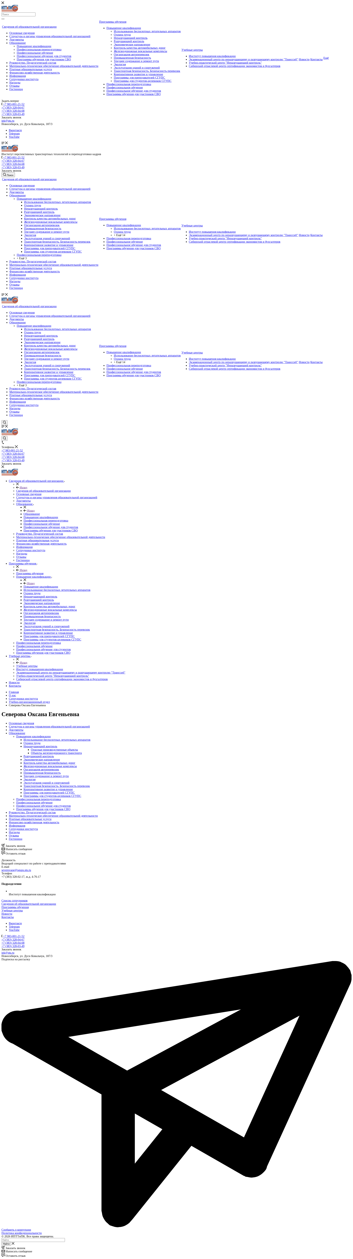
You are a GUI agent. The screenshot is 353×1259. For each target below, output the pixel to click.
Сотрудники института (23, 79)
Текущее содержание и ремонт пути (136, 61)
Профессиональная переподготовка (39, 49)
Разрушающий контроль (129, 41)
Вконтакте (15, 130)
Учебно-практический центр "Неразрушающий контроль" (225, 62)
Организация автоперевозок (131, 54)
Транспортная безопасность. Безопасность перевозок (147, 71)
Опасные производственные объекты (54, 749)
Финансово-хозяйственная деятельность (34, 72)
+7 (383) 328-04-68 (12, 110)
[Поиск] (2, 18)
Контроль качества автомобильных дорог (140, 47)
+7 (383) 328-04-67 (12, 107)
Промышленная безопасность (132, 57)
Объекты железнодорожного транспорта (56, 753)
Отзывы (14, 85)
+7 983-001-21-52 (13, 104)
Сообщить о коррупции (16, 1229)
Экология (120, 64)
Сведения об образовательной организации (29, 26)
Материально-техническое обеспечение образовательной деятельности (53, 66)
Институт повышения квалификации (212, 56)
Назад (23, 487)
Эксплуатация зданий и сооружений (137, 67)
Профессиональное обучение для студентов (44, 56)
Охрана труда (122, 34)
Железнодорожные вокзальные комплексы (140, 51)
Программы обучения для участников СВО (44, 59)
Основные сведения (22, 33)
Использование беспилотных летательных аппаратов (147, 31)
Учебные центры (192, 49)
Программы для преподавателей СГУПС (139, 77)
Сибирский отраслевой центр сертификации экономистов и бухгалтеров (234, 66)
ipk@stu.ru (7, 120)
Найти (6, 1243)
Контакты (316, 59)
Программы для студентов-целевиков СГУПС (143, 80)
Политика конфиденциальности (21, 1233)
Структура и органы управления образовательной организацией (49, 36)
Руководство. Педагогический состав (32, 62)
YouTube (14, 136)
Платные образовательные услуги (30, 69)
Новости (304, 59)
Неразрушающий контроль (130, 37)
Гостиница (16, 89)
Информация (17, 75)
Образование (17, 42)
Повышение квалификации (34, 46)
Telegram (14, 133)
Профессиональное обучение (35, 52)
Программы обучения (112, 21)
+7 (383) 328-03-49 (12, 114)
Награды (14, 82)
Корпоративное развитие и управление (138, 74)
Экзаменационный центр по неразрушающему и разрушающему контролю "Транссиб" (243, 59)
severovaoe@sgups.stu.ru (16, 870)
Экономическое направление (132, 44)
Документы (16, 39)
